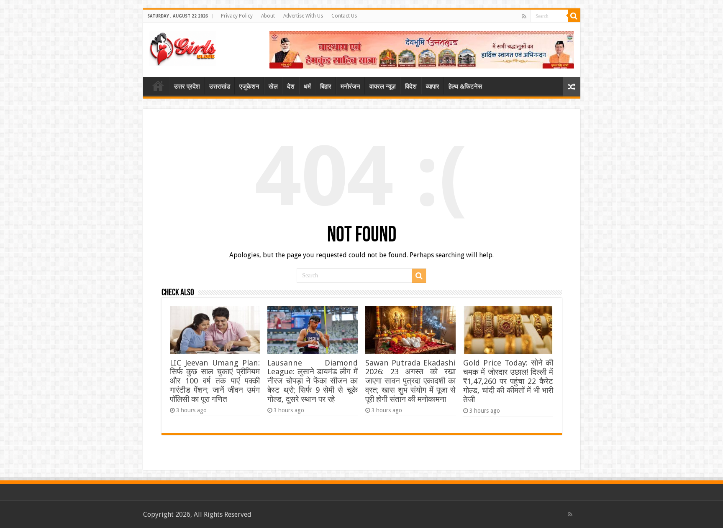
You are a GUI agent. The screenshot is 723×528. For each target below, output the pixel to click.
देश (291, 86)
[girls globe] (182, 47)
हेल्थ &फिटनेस (465, 86)
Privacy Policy (237, 16)
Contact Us (344, 16)
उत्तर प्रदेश (187, 86)
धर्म (307, 86)
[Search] (574, 16)
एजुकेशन (249, 86)
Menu (158, 85)
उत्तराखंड (219, 86)
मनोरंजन (350, 86)
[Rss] (524, 16)
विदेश (411, 86)
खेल (273, 86)
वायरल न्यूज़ (382, 86)
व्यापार (432, 86)
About (268, 16)
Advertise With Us (303, 16)
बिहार (325, 86)
